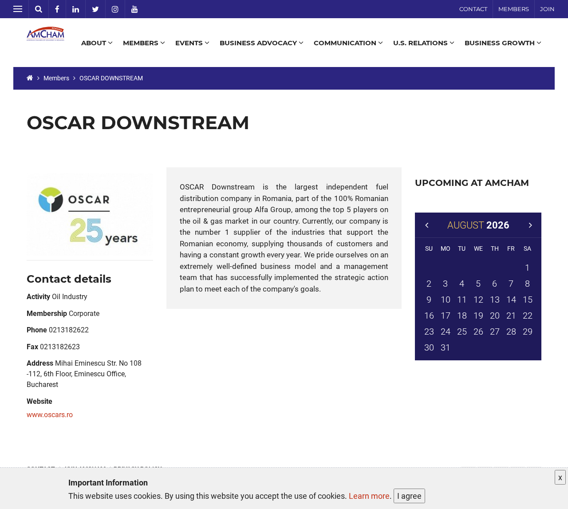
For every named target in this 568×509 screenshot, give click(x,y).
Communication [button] (346, 43)
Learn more (369, 496)
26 (478, 331)
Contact (473, 8)
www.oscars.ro (50, 414)
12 (478, 299)
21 (511, 315)
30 (429, 347)
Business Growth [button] (500, 43)
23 (429, 331)
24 (445, 331)
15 (527, 299)
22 (527, 315)
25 (462, 331)
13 (495, 299)
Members (513, 8)
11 (462, 299)
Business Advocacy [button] (259, 43)
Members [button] (141, 43)
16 (429, 315)
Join (547, 8)
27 (495, 331)
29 (527, 331)
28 (511, 331)
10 (445, 299)
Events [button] (190, 43)
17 (445, 315)
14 (511, 299)
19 (478, 315)
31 (445, 347)
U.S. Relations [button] (421, 43)
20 (495, 315)
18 (462, 315)
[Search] (39, 9)
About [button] (94, 43)
